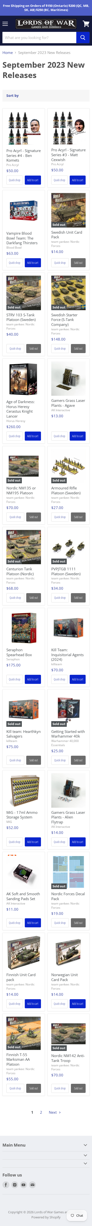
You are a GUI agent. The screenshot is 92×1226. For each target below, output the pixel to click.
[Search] (83, 37)
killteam (56, 664)
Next (53, 1112)
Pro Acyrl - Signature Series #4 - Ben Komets (23, 155)
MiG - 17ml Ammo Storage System (22, 815)
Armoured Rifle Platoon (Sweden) (65, 490)
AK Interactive (60, 410)
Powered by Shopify (46, 1217)
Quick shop (14, 180)
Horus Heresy (15, 421)
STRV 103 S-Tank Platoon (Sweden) (21, 317)
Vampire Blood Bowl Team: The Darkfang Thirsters (22, 238)
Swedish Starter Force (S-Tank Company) (64, 319)
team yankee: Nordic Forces (65, 244)
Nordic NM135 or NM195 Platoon (21, 490)
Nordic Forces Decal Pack (68, 896)
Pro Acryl (12, 165)
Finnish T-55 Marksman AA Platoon (18, 1059)
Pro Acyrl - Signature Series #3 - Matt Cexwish (68, 154)
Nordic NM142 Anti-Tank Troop (68, 1058)
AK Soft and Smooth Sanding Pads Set (23, 896)
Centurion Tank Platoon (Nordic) (20, 571)
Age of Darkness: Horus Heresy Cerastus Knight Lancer (20, 409)
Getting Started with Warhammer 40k (68, 734)
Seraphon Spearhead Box (19, 652)
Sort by (12, 96)
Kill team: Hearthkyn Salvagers (23, 734)
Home (7, 53)
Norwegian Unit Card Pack (64, 977)
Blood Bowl (14, 247)
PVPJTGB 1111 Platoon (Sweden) (65, 571)
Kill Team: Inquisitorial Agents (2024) (67, 654)
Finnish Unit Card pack (21, 977)
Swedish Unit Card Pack (66, 235)
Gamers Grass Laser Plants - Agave (68, 403)
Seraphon (13, 659)
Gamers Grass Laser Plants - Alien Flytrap (68, 817)
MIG (9, 822)
